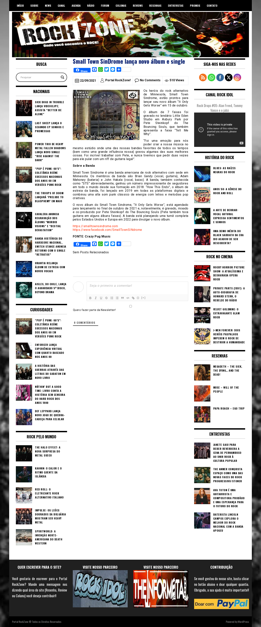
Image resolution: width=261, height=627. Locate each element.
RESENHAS (155, 5)
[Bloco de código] (127, 298)
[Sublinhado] (101, 298)
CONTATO (212, 5)
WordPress (243, 622)
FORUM (105, 5)
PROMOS (195, 5)
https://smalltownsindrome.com (95, 226)
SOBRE (34, 5)
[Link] (133, 298)
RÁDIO (90, 5)
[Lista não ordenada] (117, 298)
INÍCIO (20, 5)
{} (138, 297)
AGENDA (76, 5)
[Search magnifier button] (62, 77)
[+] (143, 297)
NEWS (48, 5)
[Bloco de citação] (122, 298)
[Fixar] (106, 298)
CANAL (61, 5)
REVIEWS (138, 5)
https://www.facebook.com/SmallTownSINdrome (107, 230)
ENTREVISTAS (175, 5)
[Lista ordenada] (111, 298)
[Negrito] (90, 298)
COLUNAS (121, 5)
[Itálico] (95, 298)
